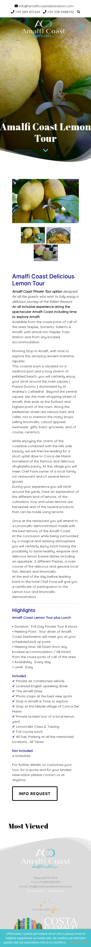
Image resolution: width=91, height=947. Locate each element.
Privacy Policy (35, 890)
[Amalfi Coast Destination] (43, 29)
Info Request (35, 793)
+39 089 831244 (27, 12)
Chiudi (74, 942)
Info (84, 942)
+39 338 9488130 (60, 12)
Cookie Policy (56, 890)
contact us (51, 775)
